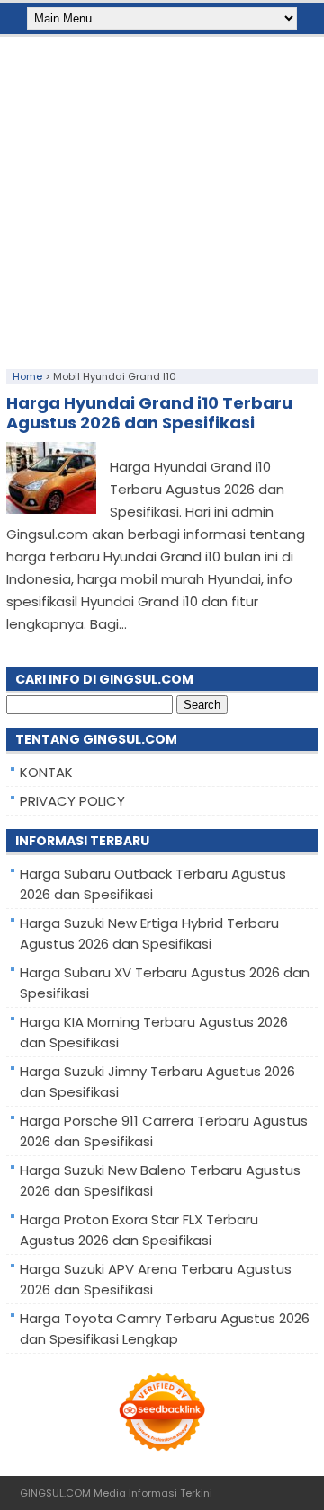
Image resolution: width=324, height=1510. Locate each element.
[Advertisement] (162, 198)
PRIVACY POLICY (72, 800)
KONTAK (46, 772)
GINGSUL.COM (55, 1493)
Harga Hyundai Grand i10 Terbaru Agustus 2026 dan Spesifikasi (149, 413)
